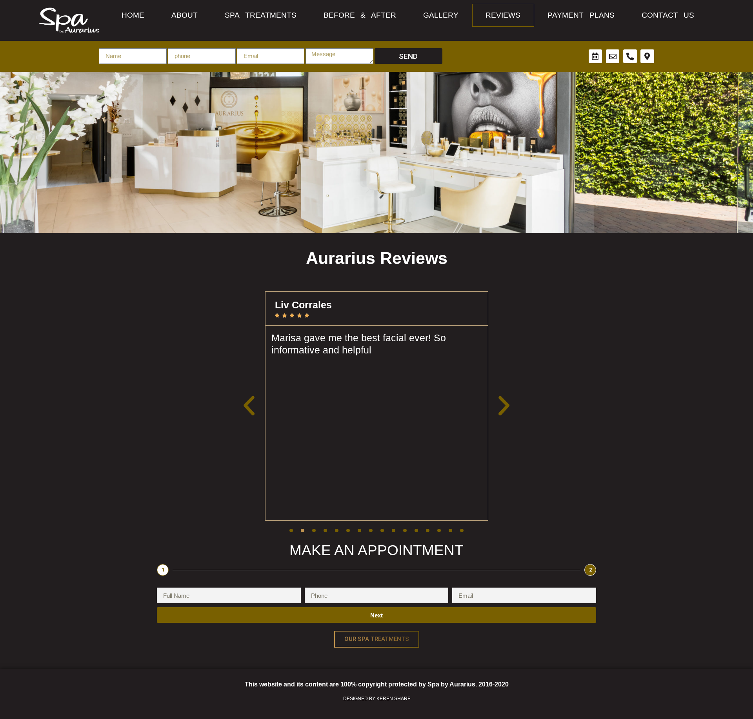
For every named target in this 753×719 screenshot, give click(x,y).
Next (376, 615)
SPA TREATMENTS (260, 15)
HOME (133, 15)
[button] (249, 406)
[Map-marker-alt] (647, 56)
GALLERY (440, 15)
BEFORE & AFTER (360, 15)
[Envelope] (613, 56)
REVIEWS (503, 15)
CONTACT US (668, 15)
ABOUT (184, 15)
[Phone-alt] (630, 56)
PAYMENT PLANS (581, 15)
